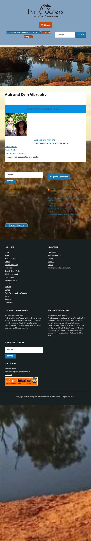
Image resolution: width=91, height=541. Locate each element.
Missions (8, 287)
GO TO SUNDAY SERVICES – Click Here (46, 109)
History (7, 262)
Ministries (8, 268)
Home (7, 252)
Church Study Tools (12, 271)
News (7, 296)
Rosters (8, 299)
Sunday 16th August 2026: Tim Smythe (62, 214)
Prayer (7, 290)
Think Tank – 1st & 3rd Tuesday (16, 293)
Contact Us (9, 302)
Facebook (8, 375)
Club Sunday (9, 277)
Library (7, 284)
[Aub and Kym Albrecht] (16, 125)
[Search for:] (65, 35)
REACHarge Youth (11, 274)
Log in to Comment (59, 177)
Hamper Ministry (11, 280)
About (7, 255)
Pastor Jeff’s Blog (11, 265)
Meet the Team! (10, 259)
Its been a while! (12, 195)
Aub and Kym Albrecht (44, 140)
